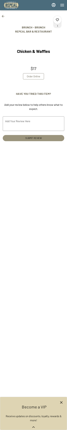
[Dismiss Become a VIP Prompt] (61, 402)
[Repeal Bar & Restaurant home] (18, 5)
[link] (33, 76)
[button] (4, 16)
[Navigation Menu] (62, 5)
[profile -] (54, 5)
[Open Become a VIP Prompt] (33, 427)
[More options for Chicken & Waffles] (57, 20)
